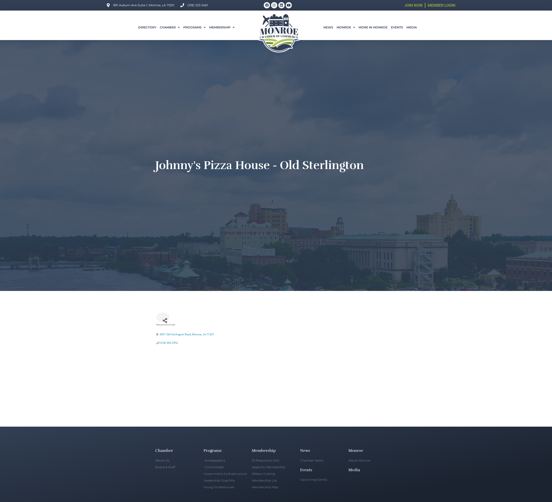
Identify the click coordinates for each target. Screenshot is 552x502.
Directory (147, 27)
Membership (220, 27)
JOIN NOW (413, 5)
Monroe (344, 27)
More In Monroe (373, 27)
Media (411, 27)
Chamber (168, 27)
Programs (192, 27)
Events (397, 27)
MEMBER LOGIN (441, 5)
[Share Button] (162, 317)
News (328, 27)
